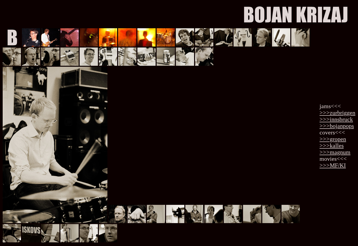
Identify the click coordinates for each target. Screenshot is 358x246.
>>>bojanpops (337, 126)
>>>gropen (333, 139)
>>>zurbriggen (337, 113)
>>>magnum (335, 152)
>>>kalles (332, 145)
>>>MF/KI (333, 165)
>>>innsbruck (336, 119)
